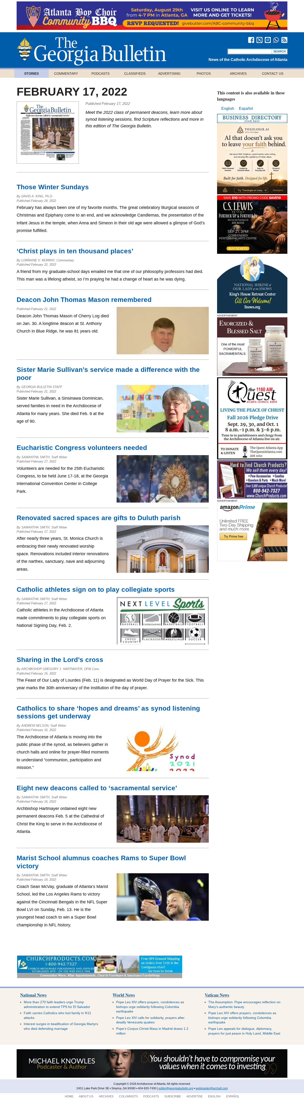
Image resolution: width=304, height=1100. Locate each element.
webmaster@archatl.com (212, 1088)
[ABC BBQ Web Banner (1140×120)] (152, 29)
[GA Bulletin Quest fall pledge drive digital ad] (252, 458)
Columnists (128, 1096)
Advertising (169, 73)
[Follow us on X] (259, 40)
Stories (31, 73)
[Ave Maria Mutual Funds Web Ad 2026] (152, 1076)
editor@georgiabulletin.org (176, 1088)
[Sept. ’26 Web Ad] (252, 312)
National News (33, 995)
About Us (86, 1096)
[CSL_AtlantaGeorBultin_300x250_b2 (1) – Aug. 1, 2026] (252, 252)
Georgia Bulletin (91, 51)
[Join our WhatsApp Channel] (276, 40)
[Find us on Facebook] (251, 40)
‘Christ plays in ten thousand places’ (76, 251)
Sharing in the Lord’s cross (61, 659)
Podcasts (100, 73)
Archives (238, 73)
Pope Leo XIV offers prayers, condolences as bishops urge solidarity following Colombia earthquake (150, 1006)
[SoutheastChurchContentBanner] (99, 977)
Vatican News (217, 995)
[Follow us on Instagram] (268, 40)
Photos (204, 73)
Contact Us (272, 73)
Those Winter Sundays (53, 187)
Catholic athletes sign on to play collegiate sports (96, 589)
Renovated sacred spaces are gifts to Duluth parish (98, 518)
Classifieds (135, 73)
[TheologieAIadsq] (252, 193)
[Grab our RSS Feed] (284, 40)
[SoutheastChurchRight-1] (252, 497)
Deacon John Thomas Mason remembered (85, 299)
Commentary (66, 73)
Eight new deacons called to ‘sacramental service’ (100, 788)
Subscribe (172, 1096)
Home (69, 1096)
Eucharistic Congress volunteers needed (82, 447)
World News (124, 995)
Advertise (194, 1096)
